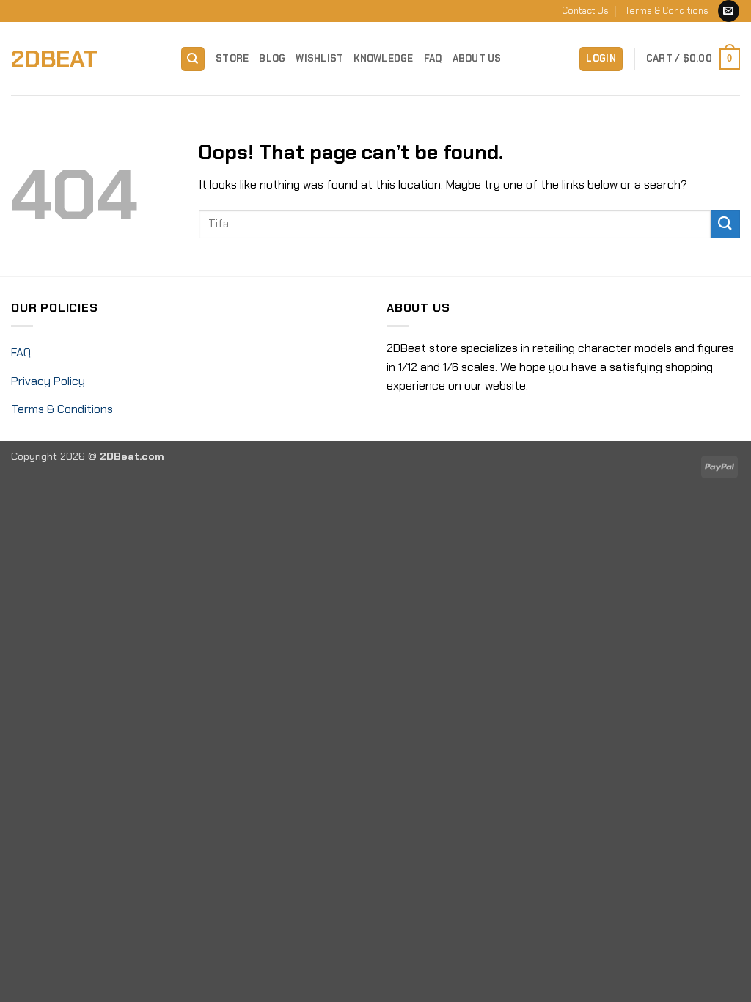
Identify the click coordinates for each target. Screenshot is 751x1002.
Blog (272, 58)
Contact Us (585, 10)
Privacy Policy (48, 381)
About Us (477, 58)
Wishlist (319, 58)
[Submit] (725, 224)
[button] (601, 59)
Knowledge (383, 58)
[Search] (193, 59)
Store (232, 58)
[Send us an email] (728, 11)
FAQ (433, 58)
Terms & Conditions (666, 10)
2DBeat (54, 58)
